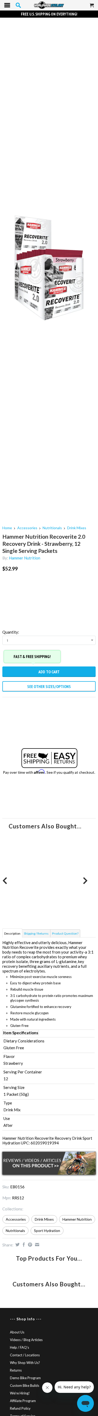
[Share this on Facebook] (23, 1244)
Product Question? (65, 933)
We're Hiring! (20, 1393)
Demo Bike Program (25, 1378)
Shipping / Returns (36, 933)
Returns (16, 1370)
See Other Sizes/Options (49, 686)
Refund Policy (20, 1408)
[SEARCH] (18, 5)
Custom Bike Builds (24, 1385)
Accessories (27, 528)
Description (12, 933)
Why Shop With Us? (25, 1363)
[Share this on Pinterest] (29, 1244)
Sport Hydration (47, 1230)
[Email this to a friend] (36, 1244)
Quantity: (10, 632)
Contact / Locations (25, 1355)
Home (7, 528)
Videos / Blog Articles (26, 1340)
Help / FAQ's (19, 1347)
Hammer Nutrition (24, 558)
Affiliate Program (23, 1401)
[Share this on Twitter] (17, 1244)
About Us (17, 1332)
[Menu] (7, 6)
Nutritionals (52, 528)
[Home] (49, 5)
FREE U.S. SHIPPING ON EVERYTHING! (49, 14)
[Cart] (92, 7)
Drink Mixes (76, 528)
